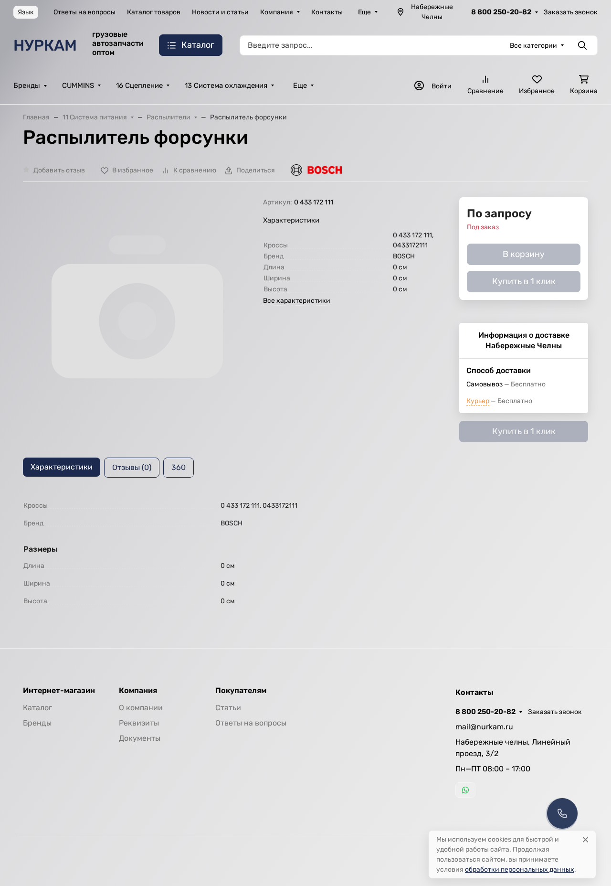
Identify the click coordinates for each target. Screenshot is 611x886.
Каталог (37, 707)
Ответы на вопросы (84, 12)
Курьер (477, 401)
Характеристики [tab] (62, 466)
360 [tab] (178, 467)
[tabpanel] (305, 553)
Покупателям (240, 690)
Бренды (26, 85)
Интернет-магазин (59, 690)
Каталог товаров (153, 12)
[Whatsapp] (465, 790)
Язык (26, 12)
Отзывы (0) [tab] (131, 467)
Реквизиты (139, 722)
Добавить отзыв (59, 170)
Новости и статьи (220, 12)
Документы (139, 738)
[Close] (585, 839)
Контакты (327, 12)
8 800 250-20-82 (501, 12)
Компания (276, 12)
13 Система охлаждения (226, 85)
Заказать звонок (571, 12)
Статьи (228, 707)
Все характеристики (296, 301)
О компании (141, 707)
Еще (364, 12)
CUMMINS (78, 85)
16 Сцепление (139, 85)
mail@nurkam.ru (484, 726)
